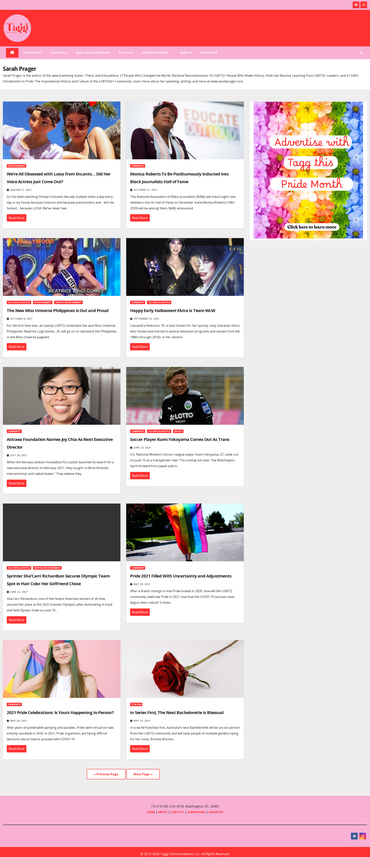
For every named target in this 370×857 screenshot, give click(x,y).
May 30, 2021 (142, 584)
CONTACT (178, 812)
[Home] (12, 53)
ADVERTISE (216, 812)
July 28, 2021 (19, 455)
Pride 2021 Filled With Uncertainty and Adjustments (180, 576)
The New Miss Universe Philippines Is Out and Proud (57, 310)
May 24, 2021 (18, 720)
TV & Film (136, 704)
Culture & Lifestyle (19, 302)
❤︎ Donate (209, 53)
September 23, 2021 (147, 318)
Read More (16, 218)
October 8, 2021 (21, 318)
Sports (178, 431)
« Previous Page (106, 774)
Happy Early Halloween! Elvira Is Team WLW (172, 310)
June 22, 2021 (19, 591)
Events (186, 53)
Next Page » (143, 774)
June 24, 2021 (142, 447)
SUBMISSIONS (196, 812)
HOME (151, 812)
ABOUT (163, 812)
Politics (126, 53)
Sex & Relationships (93, 53)
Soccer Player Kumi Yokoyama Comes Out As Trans (179, 439)
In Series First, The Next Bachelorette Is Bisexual (177, 712)
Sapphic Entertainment (68, 302)
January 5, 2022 (21, 189)
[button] (361, 53)
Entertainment (155, 53)
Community (32, 53)
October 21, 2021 (146, 189)
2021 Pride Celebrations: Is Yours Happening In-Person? (60, 712)
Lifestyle (59, 53)
